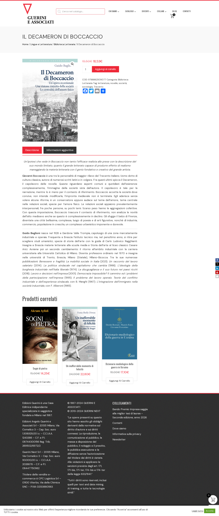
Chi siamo (113, 11)
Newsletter (119, 439)
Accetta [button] (209, 511)
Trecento (98, 86)
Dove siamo (119, 428)
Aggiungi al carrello (105, 69)
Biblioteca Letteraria (64, 44)
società (123, 83)
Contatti (187, 11)
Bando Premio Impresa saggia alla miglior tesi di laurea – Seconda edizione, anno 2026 (130, 413)
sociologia (87, 86)
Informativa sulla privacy (126, 434)
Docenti (145, 11)
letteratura (103, 83)
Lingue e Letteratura (41, 44)
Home (25, 44)
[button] (72, 64)
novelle (114, 83)
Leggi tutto (197, 511)
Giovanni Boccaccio (33, 175)
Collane (160, 11)
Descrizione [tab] (32, 150)
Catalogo (129, 11)
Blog (174, 11)
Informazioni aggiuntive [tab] (59, 150)
